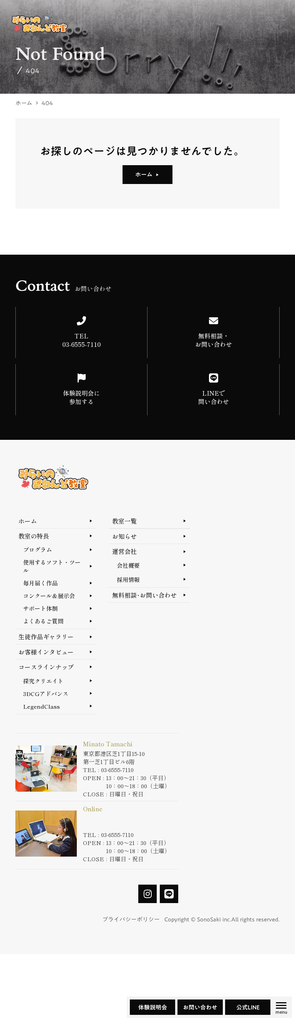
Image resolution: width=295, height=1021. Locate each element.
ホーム (23, 103)
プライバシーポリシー (131, 919)
